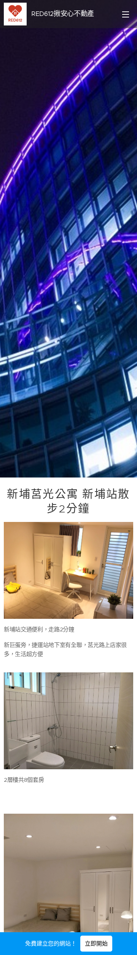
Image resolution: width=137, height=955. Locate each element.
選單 (125, 14)
